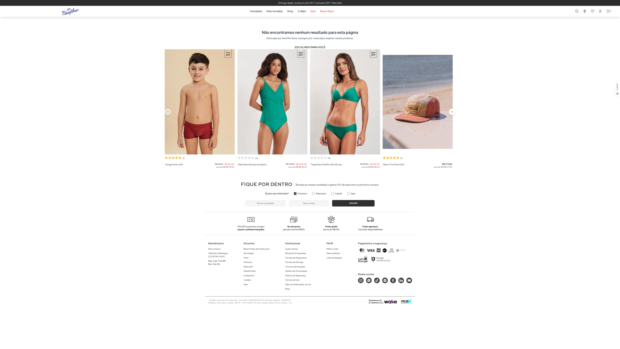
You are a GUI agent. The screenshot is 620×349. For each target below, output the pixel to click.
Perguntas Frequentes (295, 253)
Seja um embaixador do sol (298, 284)
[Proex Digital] (406, 301)
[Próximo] (452, 112)
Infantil (338, 193)
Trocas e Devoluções (295, 266)
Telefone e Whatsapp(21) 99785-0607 (218, 255)
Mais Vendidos (275, 11)
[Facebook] (393, 280)
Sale (313, 11)
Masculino (321, 193)
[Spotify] (385, 280)
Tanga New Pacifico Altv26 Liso (326, 164)
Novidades (256, 11)
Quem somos (291, 249)
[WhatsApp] (369, 280)
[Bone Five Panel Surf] (418, 101)
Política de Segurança (295, 275)
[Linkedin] (401, 280)
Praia (246, 257)
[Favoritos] (592, 11)
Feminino (302, 193)
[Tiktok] (377, 280)
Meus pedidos (333, 253)
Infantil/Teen (250, 271)
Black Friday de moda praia (256, 249)
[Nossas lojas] (584, 11)
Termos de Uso (292, 280)
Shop (290, 11)
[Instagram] (361, 280)
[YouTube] (409, 280)
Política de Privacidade (296, 271)
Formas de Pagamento (296, 257)
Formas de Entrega (294, 262)
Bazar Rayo (327, 11)
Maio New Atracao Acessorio (252, 164)
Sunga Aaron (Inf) (174, 164)
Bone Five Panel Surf (393, 164)
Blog (287, 288)
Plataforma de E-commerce (375, 301)
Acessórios (249, 275)
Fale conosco (214, 249)
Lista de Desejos (334, 257)
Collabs (302, 11)
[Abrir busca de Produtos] (577, 11)
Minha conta (332, 249)
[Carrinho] (608, 11)
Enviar (353, 203)
